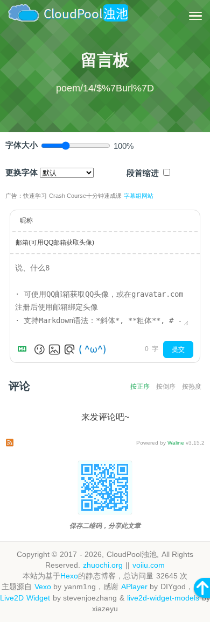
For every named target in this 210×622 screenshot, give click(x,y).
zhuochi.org (103, 565)
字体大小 (21, 145)
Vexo (42, 587)
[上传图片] (54, 349)
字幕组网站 (138, 195)
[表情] (39, 349)
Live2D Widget (25, 598)
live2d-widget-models (163, 598)
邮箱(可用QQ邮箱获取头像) (55, 242)
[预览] (69, 349)
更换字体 (21, 172)
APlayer (134, 587)
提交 (178, 349)
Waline (175, 443)
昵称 (26, 220)
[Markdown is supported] (24, 349)
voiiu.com (148, 565)
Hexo (69, 576)
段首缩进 (143, 173)
